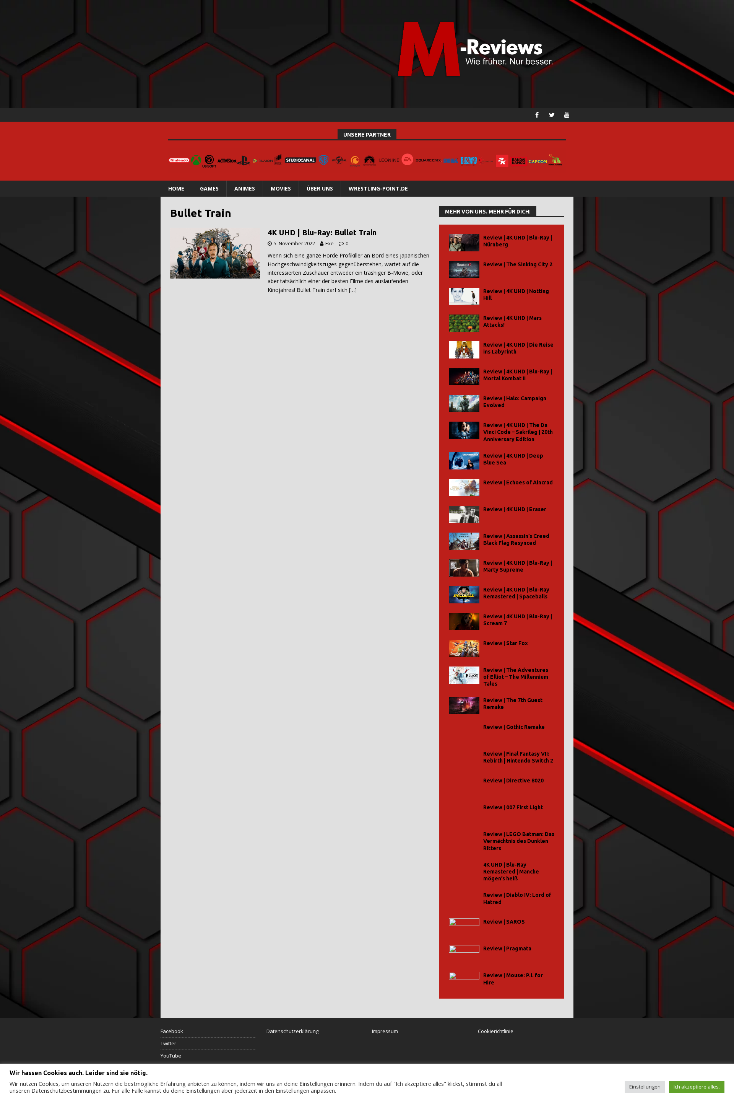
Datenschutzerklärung (292, 1031)
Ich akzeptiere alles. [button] (697, 1086)
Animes (244, 188)
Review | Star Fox (505, 643)
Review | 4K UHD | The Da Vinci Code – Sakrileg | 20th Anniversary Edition (518, 432)
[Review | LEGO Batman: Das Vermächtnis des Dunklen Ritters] (464, 839)
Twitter (168, 1043)
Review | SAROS (504, 922)
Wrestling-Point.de (378, 188)
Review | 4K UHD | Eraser (514, 509)
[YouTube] (566, 115)
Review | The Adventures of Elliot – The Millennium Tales (515, 677)
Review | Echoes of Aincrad (518, 482)
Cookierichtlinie (495, 1031)
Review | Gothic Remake (514, 727)
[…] (353, 289)
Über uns (320, 188)
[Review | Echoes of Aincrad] (464, 487)
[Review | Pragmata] (464, 953)
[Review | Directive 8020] (464, 785)
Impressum (385, 1031)
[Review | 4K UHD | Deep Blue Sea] (464, 460)
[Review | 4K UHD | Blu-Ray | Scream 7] (464, 621)
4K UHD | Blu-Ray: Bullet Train (322, 232)
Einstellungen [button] (645, 1086)
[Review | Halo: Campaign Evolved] (464, 403)
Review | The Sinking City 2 (517, 264)
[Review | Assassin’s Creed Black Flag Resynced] (464, 541)
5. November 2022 (294, 243)
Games (209, 188)
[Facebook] (537, 115)
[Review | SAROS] (464, 926)
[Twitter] (552, 115)
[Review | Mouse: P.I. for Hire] (464, 980)
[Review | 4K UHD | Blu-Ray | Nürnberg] (464, 242)
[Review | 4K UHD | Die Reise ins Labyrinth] (464, 350)
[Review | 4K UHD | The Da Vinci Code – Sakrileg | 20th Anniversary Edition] (464, 430)
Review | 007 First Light (513, 807)
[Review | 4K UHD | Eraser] (464, 514)
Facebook (172, 1031)
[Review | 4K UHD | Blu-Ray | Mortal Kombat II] (464, 376)
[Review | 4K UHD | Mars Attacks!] (464, 323)
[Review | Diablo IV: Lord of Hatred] (464, 900)
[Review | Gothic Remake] (464, 732)
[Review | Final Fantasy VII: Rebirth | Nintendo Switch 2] (464, 759)
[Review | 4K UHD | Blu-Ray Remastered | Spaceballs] (464, 594)
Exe (329, 243)
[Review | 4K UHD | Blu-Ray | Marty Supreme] (464, 568)
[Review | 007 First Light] (464, 812)
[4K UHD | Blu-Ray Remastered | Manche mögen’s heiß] (464, 869)
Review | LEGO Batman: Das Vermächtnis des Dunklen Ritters (518, 841)
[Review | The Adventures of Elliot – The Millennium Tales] (464, 675)
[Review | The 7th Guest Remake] (464, 705)
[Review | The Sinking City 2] (464, 269)
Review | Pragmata (507, 948)
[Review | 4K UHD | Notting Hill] (464, 296)
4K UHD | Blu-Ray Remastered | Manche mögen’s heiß (511, 872)
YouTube (171, 1055)
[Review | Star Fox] (464, 648)
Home (176, 188)
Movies (281, 188)
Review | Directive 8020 (513, 780)
